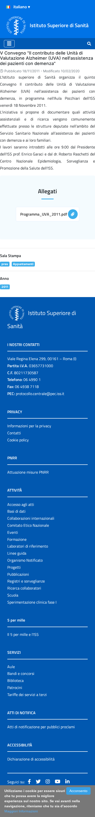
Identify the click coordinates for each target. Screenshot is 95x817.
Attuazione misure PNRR (28, 472)
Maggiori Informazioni (21, 811)
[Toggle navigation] (9, 43)
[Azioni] (8, 7)
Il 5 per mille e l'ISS (23, 634)
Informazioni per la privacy (29, 426)
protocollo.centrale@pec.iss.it (40, 393)
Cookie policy (18, 440)
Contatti (14, 433)
